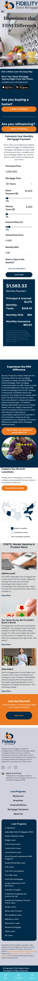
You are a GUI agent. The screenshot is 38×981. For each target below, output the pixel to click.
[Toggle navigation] (2, 11)
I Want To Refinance (19, 129)
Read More (6, 595)
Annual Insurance (14, 235)
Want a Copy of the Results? (15, 261)
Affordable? (8, 669)
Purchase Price (13, 166)
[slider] (7, 198)
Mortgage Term (13, 178)
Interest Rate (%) (14, 222)
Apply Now (19, 715)
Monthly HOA (12, 247)
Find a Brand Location (14, 488)
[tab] (19, 791)
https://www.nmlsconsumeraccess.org (21, 951)
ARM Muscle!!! (8, 573)
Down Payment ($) (12, 192)
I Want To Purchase (19, 109)
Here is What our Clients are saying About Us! (19, 431)
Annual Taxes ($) (10, 208)
